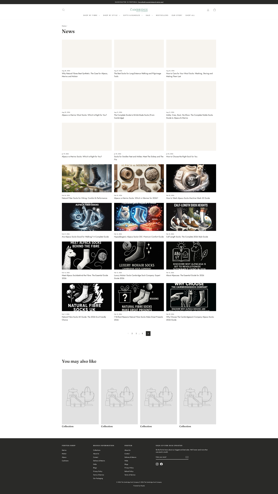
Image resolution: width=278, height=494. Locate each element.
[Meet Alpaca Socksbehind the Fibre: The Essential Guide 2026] (87, 256)
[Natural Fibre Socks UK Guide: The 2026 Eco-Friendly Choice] (87, 297)
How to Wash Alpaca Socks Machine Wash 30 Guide (188, 198)
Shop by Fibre (90, 15)
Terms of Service (98, 475)
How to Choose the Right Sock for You (181, 156)
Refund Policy (129, 471)
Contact (95, 457)
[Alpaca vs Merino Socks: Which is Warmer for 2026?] (139, 178)
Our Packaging (98, 478)
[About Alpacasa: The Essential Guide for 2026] (191, 256)
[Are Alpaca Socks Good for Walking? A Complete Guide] (87, 217)
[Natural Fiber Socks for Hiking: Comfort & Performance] (87, 178)
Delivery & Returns (99, 461)
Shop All (190, 15)
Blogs (95, 468)
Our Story (177, 15)
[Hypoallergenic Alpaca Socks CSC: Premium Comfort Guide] (139, 217)
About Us (96, 454)
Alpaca (64, 457)
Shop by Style (110, 15)
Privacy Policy (97, 471)
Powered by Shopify (139, 486)
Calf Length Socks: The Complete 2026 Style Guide (187, 236)
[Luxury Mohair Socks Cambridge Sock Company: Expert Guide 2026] (139, 256)
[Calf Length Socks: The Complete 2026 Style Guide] (191, 217)
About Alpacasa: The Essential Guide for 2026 (185, 275)
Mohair (64, 454)
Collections (96, 450)
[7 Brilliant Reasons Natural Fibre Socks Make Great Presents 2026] (139, 297)
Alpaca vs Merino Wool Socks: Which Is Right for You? (84, 115)
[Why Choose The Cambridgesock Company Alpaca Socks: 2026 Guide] (191, 297)
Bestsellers (162, 15)
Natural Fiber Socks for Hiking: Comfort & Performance (84, 198)
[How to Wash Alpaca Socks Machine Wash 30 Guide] (191, 178)
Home (64, 26)
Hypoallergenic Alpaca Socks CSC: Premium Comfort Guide (139, 236)
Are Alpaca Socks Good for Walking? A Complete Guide (85, 236)
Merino (64, 450)
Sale (148, 15)
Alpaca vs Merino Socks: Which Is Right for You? (82, 156)
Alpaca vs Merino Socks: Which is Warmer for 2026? (136, 198)
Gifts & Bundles (132, 15)
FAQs (95, 464)
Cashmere (65, 461)
